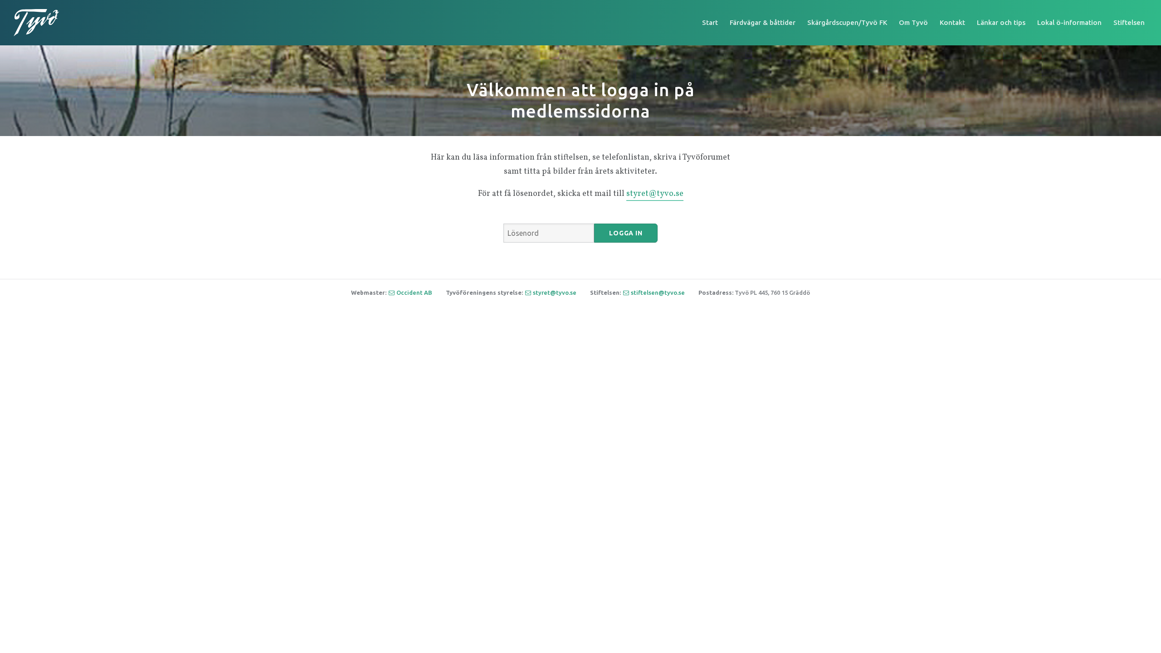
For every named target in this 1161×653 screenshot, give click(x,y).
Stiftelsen (1129, 22)
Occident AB (414, 292)
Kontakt (952, 22)
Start (710, 22)
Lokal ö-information (1069, 22)
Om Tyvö (913, 22)
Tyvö (36, 22)
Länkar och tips (1001, 22)
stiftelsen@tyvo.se (658, 292)
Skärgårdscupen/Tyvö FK (847, 22)
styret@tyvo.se (654, 194)
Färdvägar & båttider (762, 22)
